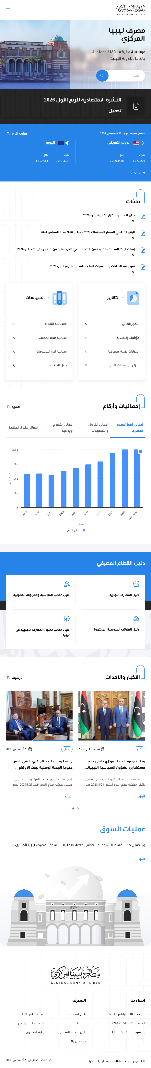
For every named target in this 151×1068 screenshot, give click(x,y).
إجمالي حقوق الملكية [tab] (23, 427)
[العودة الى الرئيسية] (130, 10)
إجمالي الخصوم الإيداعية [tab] (63, 427)
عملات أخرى (20, 133)
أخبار (139, 749)
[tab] (144, 173)
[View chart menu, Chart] (140, 451)
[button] (8, 10)
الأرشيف (17, 677)
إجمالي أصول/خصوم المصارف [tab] (130, 427)
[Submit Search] (102, 76)
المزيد (16, 406)
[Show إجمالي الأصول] (75, 530)
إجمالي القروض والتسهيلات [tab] (98, 427)
